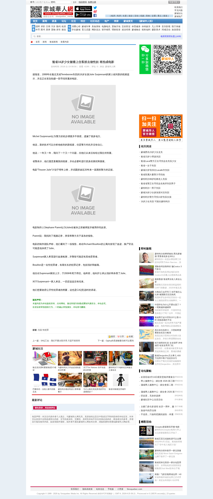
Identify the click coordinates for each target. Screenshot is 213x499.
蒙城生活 (38, 348)
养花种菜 (178, 396)
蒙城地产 (178, 16)
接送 (165, 16)
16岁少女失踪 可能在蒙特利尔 (155, 201)
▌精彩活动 (145, 421)
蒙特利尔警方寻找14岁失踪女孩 (156, 197)
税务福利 (146, 29)
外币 (38, 29)
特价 (83, 21)
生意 (125, 16)
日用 (48, 26)
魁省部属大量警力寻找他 (153, 174)
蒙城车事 (86, 26)
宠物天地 (116, 26)
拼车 (58, 29)
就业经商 (126, 29)
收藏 (131, 336)
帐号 (32, 2)
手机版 (111, 489)
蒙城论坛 (178, 13)
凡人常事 (156, 26)
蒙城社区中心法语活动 (152, 399)
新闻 (44, 21)
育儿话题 (86, 29)
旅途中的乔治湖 (148, 410)
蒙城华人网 (31, 42)
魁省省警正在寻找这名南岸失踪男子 (158, 183)
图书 (43, 29)
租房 (113, 16)
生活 (73, 21)
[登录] (75, 2)
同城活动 (166, 29)
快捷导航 (173, 2)
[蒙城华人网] (52, 17)
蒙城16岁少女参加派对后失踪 (155, 192)
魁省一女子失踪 (148, 165)
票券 (48, 29)
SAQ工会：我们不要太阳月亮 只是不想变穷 (60, 340)
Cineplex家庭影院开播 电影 (167, 427)
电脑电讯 (106, 26)
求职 (43, 26)
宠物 (53, 29)
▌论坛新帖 (145, 370)
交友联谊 (126, 26)
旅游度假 (176, 29)
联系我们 (178, 7)
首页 (35, 21)
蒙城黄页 (128, 21)
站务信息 (100, 489)
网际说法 (96, 29)
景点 (160, 16)
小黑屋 (120, 489)
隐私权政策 (87, 489)
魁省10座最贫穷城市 (117, 389)
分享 (122, 336)
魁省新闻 (54, 42)
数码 (58, 26)
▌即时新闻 (145, 248)
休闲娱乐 (146, 26)
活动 (136, 16)
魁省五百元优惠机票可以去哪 (168, 439)
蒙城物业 (136, 29)
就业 (131, 16)
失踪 (40, 330)
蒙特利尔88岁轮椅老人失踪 (154, 179)
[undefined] (95, 8)
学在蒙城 (76, 29)
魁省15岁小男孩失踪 (151, 156)
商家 (116, 21)
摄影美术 (156, 29)
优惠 (142, 16)
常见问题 (178, 10)
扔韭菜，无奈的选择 (150, 395)
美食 (148, 16)
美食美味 (96, 26)
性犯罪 (46, 330)
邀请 (113, 336)
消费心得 (76, 26)
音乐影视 (166, 26)
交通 (154, 16)
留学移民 (106, 29)
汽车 (53, 26)
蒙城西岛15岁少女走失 (152, 152)
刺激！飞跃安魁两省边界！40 (168, 474)
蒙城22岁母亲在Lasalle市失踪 (155, 170)
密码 (53, 2)
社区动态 (95, 21)
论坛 (64, 21)
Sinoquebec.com (134, 489)
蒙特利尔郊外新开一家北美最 (168, 450)
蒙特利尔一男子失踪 (150, 188)
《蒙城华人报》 (146, 21)
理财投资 (116, 29)
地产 (106, 21)
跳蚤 (54, 21)
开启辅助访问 (182, 2)
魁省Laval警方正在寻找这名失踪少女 (158, 161)
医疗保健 (176, 26)
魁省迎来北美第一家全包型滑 (168, 462)
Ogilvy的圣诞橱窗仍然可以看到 (120, 340)
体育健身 (136, 26)
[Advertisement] (139, 10)
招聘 (38, 26)
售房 (119, 16)
